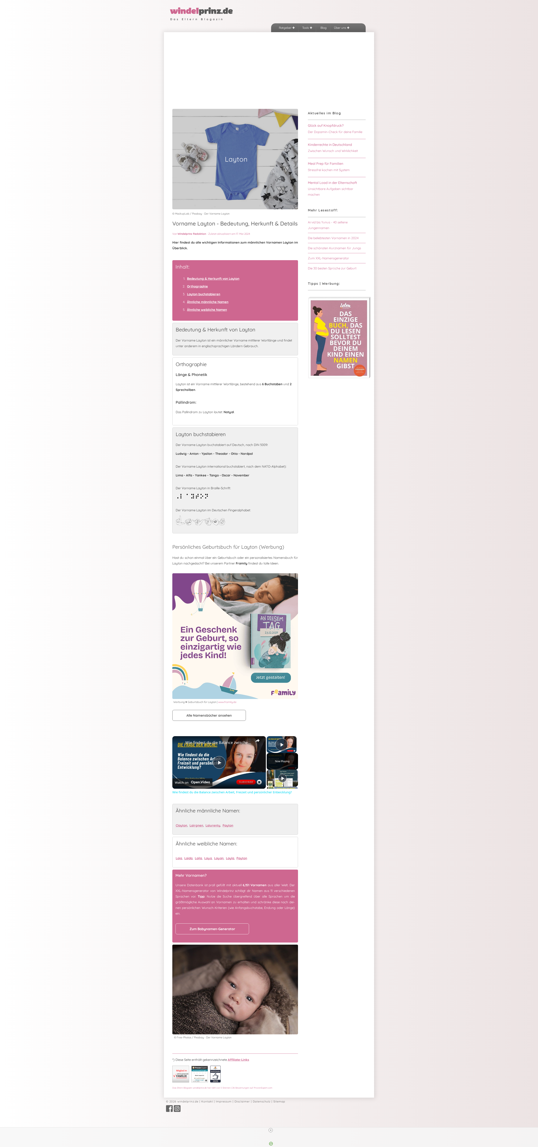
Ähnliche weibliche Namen (207, 310)
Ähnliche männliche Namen (207, 302)
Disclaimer (242, 1101)
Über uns (340, 28)
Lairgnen (196, 825)
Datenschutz (261, 1101)
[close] (271, 1130)
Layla (230, 858)
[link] (179, 743)
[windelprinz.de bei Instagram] (177, 1111)
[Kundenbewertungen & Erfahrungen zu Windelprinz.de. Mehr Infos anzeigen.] (199, 1081)
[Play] (282, 778)
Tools (306, 28)
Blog (323, 28)
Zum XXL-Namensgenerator (328, 258)
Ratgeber (285, 28)
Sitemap (279, 1101)
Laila (198, 858)
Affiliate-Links (238, 1060)
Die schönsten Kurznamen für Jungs (334, 248)
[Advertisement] (269, 63)
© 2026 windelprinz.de (182, 1101)
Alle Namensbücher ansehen (209, 715)
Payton (228, 825)
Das (222, 1087)
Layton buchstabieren (203, 294)
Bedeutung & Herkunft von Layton (213, 279)
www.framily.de (227, 702)
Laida (188, 858)
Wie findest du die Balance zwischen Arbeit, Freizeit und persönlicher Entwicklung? (218, 742)
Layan (219, 858)
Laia (179, 858)
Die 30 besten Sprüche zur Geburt (332, 268)
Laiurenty (213, 825)
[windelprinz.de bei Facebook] (169, 1111)
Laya (208, 858)
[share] (257, 740)
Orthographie (197, 286)
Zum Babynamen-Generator (212, 929)
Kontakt (207, 1101)
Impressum (224, 1101)
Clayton (181, 825)
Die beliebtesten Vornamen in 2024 (333, 238)
